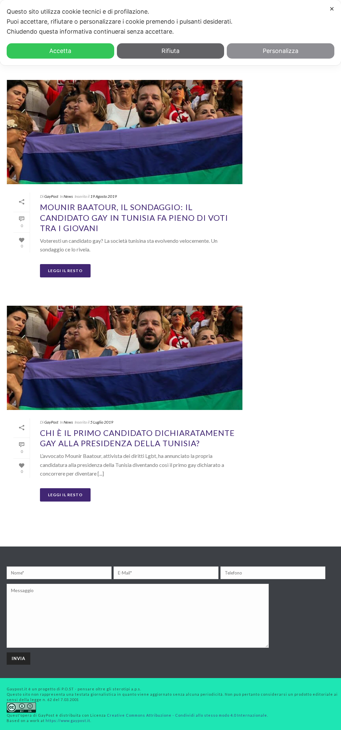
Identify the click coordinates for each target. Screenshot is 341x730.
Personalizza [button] (280, 50)
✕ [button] (331, 8)
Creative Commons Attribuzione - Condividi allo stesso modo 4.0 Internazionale (187, 715)
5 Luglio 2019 (101, 422)
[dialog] (170, 32)
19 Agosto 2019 (103, 196)
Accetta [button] (60, 50)
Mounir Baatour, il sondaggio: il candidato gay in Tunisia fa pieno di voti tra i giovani (134, 217)
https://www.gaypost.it (68, 720)
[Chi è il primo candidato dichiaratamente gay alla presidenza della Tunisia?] (124, 358)
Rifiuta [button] (170, 50)
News (68, 196)
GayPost (51, 196)
